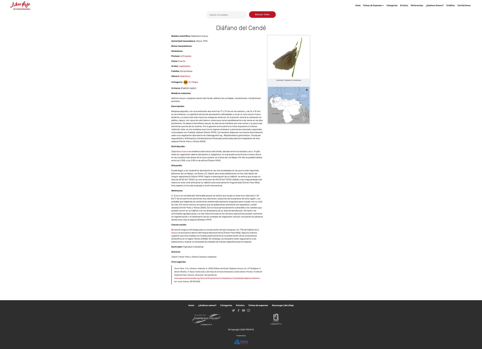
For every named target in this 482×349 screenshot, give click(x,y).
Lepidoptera (184, 66)
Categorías (392, 5)
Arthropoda (185, 56)
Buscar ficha (262, 14)
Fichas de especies (258, 305)
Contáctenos (464, 5)
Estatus (404, 5)
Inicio (358, 5)
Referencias (417, 5)
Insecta (181, 61)
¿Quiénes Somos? (435, 5)
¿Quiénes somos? (207, 305)
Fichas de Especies (372, 5)
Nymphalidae (186, 71)
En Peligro (193, 82)
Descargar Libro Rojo (283, 305)
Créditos (450, 5)
